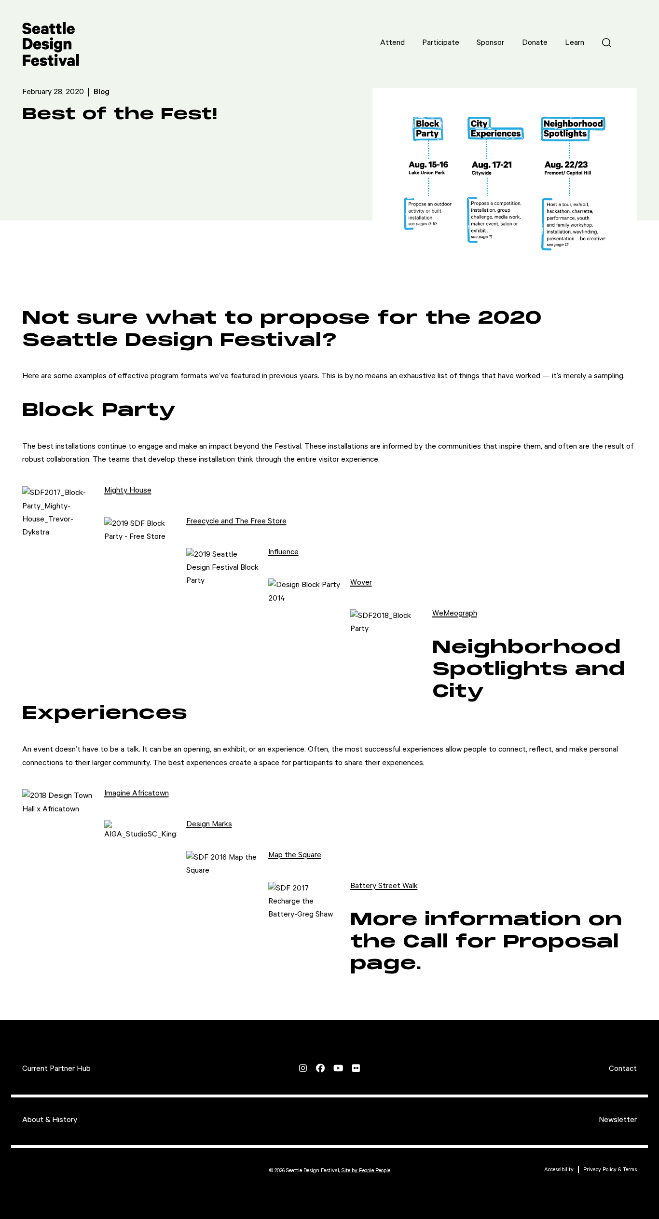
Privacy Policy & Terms (610, 1169)
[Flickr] (356, 1068)
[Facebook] (320, 1068)
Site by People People (366, 1170)
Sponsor (490, 42)
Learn (574, 42)
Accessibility (559, 1169)
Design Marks (209, 824)
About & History (49, 1119)
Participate (440, 42)
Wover (361, 582)
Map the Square (294, 855)
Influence (283, 552)
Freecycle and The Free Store (236, 521)
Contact (623, 1068)
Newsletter (618, 1119)
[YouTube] (338, 1068)
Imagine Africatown (136, 793)
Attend (392, 42)
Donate (535, 42)
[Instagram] (303, 1068)
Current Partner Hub (56, 1068)
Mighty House (127, 490)
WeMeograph (454, 613)
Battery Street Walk (384, 885)
